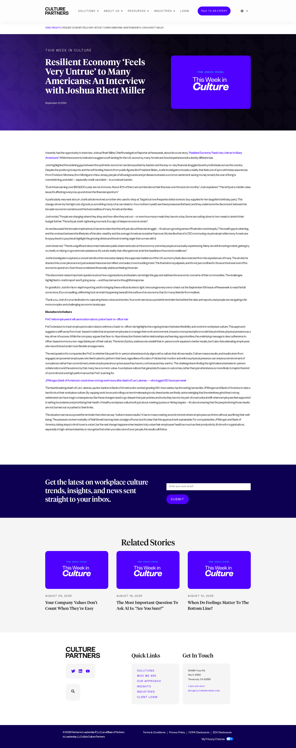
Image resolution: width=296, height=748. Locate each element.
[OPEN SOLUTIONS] (97, 11)
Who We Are (146, 676)
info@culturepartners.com (204, 690)
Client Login (147, 697)
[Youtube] (88, 671)
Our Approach (149, 681)
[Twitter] (73, 671)
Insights (56, 27)
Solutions (146, 670)
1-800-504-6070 (196, 686)
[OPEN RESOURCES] (148, 11)
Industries (146, 691)
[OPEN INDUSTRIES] (174, 11)
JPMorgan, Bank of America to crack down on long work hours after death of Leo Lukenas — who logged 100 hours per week (115, 381)
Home (48, 27)
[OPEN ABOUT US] (121, 11)
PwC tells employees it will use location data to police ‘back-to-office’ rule (86, 319)
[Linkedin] (80, 671)
